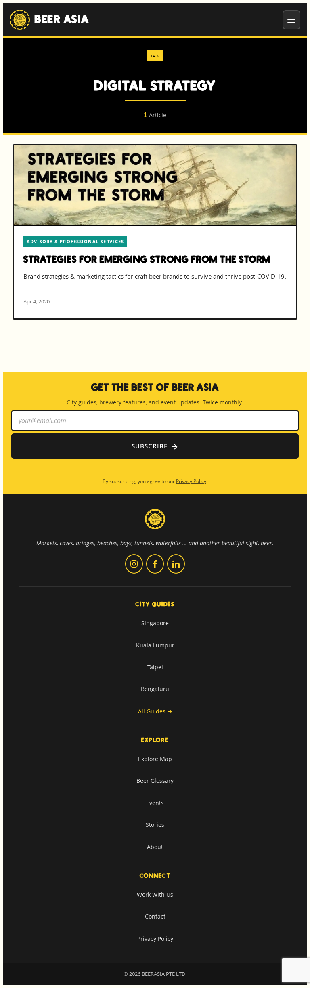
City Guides (155, 604)
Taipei (155, 667)
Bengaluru (155, 689)
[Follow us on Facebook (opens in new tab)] (155, 564)
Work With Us (155, 894)
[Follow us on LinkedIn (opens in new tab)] (176, 564)
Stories (155, 824)
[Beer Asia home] (155, 524)
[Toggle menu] (291, 19)
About (155, 847)
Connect (155, 875)
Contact (155, 916)
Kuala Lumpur (155, 645)
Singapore (155, 623)
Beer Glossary (155, 780)
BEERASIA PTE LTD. (164, 973)
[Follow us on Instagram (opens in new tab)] (134, 564)
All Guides (155, 711)
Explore (155, 740)
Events (155, 803)
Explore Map (155, 759)
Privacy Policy (191, 481)
